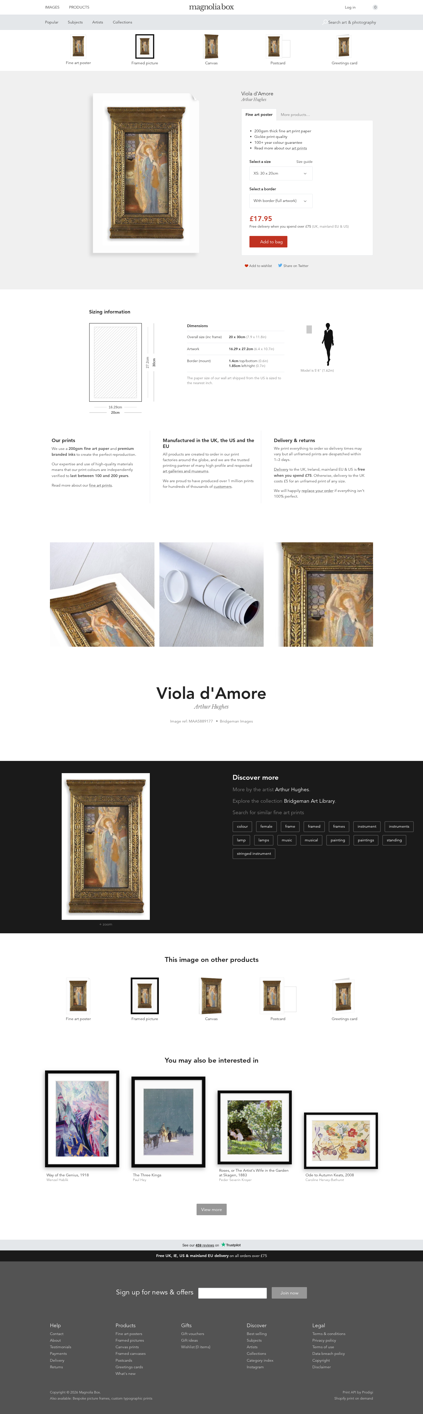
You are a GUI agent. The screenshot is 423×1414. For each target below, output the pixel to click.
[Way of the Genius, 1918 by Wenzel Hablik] (82, 1119)
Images (52, 7)
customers (223, 486)
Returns (56, 1367)
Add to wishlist (260, 266)
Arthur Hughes (253, 99)
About (55, 1340)
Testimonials (60, 1347)
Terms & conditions (328, 1333)
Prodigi (367, 1392)
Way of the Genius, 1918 (68, 1175)
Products (79, 7)
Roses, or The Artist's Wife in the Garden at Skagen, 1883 (254, 1173)
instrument (367, 826)
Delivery (281, 469)
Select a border (262, 189)
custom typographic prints (131, 1398)
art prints (299, 148)
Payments (58, 1353)
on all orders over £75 (211, 1255)
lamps (263, 840)
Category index (260, 1360)
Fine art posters (129, 1333)
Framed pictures (130, 1340)
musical (311, 840)
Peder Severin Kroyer (235, 1180)
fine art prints (100, 485)
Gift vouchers (192, 1333)
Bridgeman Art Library (309, 801)
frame (290, 826)
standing (394, 840)
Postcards (124, 1360)
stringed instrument (254, 853)
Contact (56, 1333)
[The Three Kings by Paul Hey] (168, 1123)
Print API (349, 1392)
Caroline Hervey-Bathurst (325, 1180)
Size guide (304, 161)
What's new (126, 1373)
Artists (97, 22)
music (287, 840)
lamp (241, 840)
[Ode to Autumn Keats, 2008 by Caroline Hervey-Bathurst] (341, 1141)
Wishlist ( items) (195, 1347)
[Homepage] (211, 8)
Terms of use (323, 1347)
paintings (366, 840)
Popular (51, 22)
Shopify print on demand (353, 1398)
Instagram (255, 1367)
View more (211, 1209)
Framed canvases (131, 1353)
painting (338, 840)
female (266, 826)
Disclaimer (321, 1367)
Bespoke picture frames (91, 1398)
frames (339, 826)
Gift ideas (189, 1340)
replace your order (317, 490)
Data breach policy (328, 1353)
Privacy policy (324, 1340)
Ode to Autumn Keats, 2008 (330, 1175)
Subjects (75, 22)
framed (314, 826)
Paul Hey (139, 1180)
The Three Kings (147, 1175)
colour (242, 826)
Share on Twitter (295, 266)
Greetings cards (129, 1367)
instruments (399, 826)
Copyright (321, 1360)
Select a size (281, 161)
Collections (122, 22)
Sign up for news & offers (154, 1292)
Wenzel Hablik (57, 1180)
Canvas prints (127, 1347)
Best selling (257, 1333)
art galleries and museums (185, 471)
